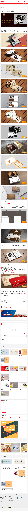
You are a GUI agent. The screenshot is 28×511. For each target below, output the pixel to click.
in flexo (15, 272)
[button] (24, 3)
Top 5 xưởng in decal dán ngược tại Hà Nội (6, 487)
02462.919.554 (9, 307)
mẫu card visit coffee (7, 10)
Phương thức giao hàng (16, 497)
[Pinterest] (26, 495)
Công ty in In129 (9, 7)
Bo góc (2, 206)
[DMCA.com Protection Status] (9, 507)
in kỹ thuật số (18, 272)
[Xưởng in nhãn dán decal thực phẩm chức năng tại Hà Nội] (7, 461)
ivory (6, 270)
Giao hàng (3, 300)
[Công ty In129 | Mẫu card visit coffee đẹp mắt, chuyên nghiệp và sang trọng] (2, 1)
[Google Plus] (24, 495)
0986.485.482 (4, 306)
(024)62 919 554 (10, 496)
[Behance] (21, 497)
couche (7, 270)
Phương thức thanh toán (17, 496)
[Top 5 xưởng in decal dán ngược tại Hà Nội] (7, 484)
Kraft (5, 270)
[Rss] (23, 495)
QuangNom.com (15, 505)
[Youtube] (25, 495)
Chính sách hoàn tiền (16, 499)
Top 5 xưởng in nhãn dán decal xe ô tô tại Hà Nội (20, 476)
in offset (14, 272)
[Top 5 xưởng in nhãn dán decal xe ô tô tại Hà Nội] (20, 473)
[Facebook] (21, 495)
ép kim (8, 273)
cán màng (6, 273)
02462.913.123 (5, 307)
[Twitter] (22, 495)
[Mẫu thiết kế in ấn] (14, 429)
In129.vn (10, 505)
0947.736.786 (8, 306)
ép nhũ (9, 273)
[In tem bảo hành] (15, 447)
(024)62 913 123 (5, 417)
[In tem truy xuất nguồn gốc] (6, 447)
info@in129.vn (21, 417)
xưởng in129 (25, 293)
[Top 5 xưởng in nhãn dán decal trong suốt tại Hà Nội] (20, 461)
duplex (9, 270)
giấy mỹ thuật (11, 270)
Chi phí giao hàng (16, 498)
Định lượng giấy (3, 271)
